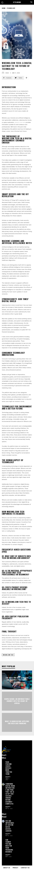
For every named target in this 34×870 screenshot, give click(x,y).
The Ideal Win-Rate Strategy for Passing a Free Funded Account (17, 680)
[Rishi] (3, 73)
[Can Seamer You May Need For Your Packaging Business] (3, 840)
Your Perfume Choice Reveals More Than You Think (8, 768)
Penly (6, 778)
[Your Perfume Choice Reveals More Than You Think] (3, 762)
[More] (26, 78)
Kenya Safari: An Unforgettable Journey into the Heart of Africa (17, 701)
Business (7, 776)
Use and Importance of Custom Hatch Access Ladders (9, 826)
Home (3, 8)
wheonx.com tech (19, 122)
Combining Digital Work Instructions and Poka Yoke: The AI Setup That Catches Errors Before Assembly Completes (10, 794)
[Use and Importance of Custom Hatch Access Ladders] (3, 821)
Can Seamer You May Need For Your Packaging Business (9, 846)
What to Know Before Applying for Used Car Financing (17, 722)
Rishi (7, 72)
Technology (11, 8)
